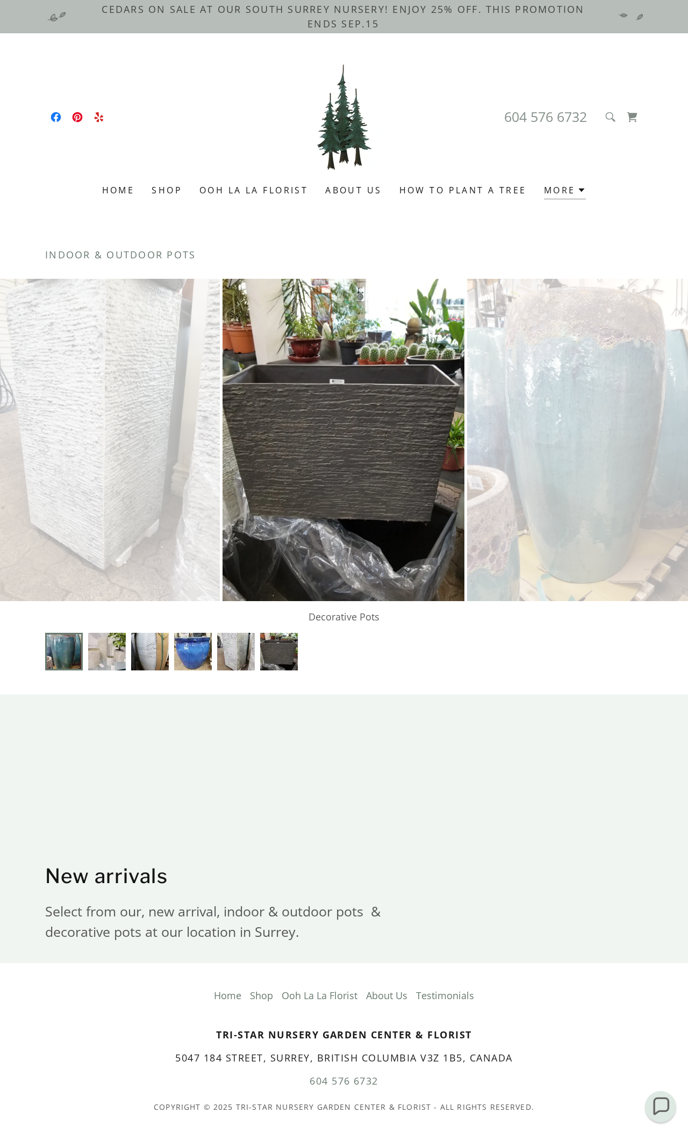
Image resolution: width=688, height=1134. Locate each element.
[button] (632, 117)
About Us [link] (353, 190)
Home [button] (227, 995)
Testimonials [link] (445, 995)
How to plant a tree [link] (463, 190)
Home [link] (118, 190)
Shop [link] (167, 190)
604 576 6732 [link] (545, 116)
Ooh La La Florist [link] (253, 190)
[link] (56, 117)
